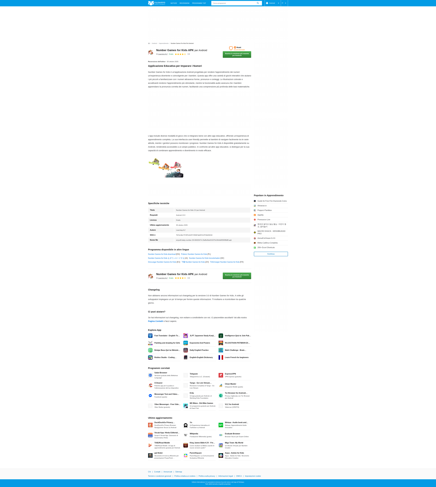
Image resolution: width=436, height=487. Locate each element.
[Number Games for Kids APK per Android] (151, 52)
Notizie (174, 3)
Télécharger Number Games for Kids (225, 262)
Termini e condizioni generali (159, 476)
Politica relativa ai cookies (184, 476)
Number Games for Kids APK (181, 50)
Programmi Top (199, 3)
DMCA (239, 476)
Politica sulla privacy (207, 476)
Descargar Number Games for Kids (162, 262)
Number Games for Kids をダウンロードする (166, 258)
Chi (149, 472)
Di (161, 54)
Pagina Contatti (155, 321)
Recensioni (184, 3)
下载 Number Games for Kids (193, 262)
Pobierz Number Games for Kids (194, 254)
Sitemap (178, 472)
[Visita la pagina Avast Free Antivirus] (237, 48)
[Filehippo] (156, 3)
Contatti (157, 472)
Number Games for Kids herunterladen (204, 258)
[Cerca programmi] (258, 3)
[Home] (149, 43)
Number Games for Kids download (162, 254)
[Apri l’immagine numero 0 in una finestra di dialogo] (165, 167)
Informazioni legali (225, 476)
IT (282, 3)
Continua (271, 254)
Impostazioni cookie (253, 476)
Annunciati (168, 472)
